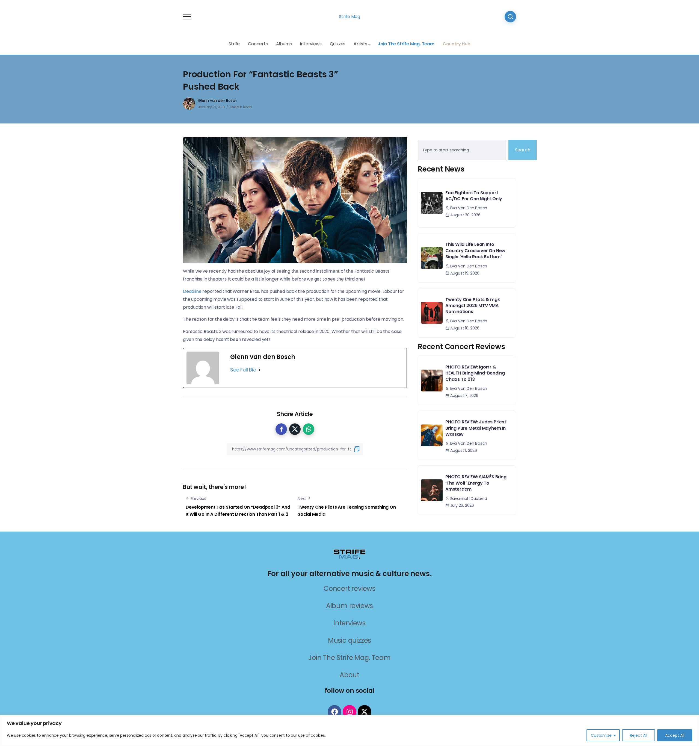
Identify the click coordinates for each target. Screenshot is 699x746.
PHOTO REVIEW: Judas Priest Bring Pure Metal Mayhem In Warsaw (475, 428)
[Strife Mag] (349, 553)
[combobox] (462, 150)
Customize (601, 735)
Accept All (674, 735)
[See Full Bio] (259, 369)
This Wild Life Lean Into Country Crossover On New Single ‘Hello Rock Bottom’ (475, 250)
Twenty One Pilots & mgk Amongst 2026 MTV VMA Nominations (472, 305)
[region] (349, 730)
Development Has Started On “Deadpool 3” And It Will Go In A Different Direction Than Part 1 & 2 (238, 510)
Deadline (192, 291)
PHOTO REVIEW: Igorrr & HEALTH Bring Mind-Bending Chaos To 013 (475, 373)
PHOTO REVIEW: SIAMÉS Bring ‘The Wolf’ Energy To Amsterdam (476, 483)
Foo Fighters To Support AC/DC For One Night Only (473, 196)
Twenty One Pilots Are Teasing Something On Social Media (347, 510)
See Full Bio (243, 369)
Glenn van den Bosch (217, 100)
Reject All (638, 735)
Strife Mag (349, 16)
